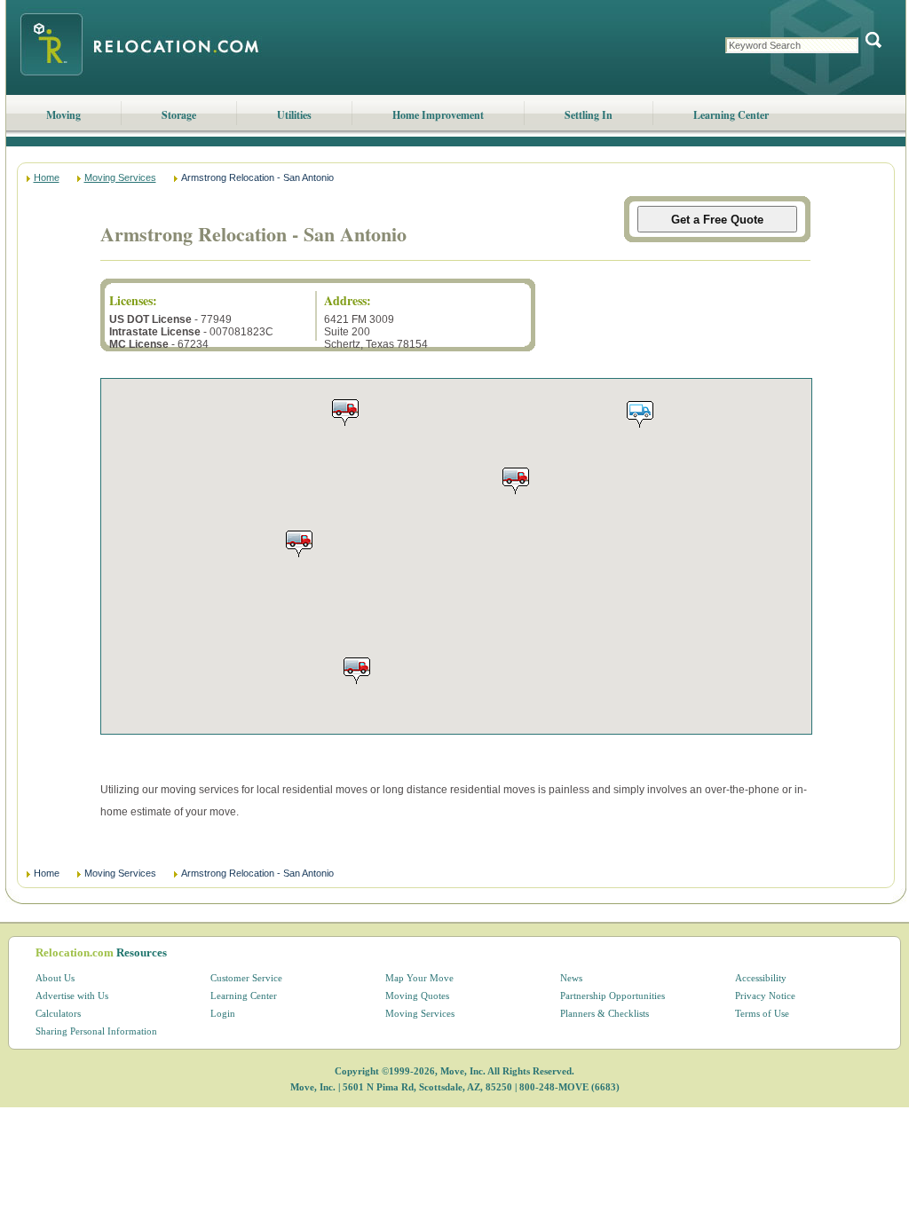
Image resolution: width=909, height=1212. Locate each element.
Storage (179, 114)
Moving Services (120, 177)
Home (46, 177)
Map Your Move (419, 977)
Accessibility (760, 977)
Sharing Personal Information (96, 1031)
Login (222, 1013)
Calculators (58, 1013)
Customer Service (246, 977)
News (571, 977)
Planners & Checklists (604, 1013)
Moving (63, 114)
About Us (55, 977)
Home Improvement (438, 114)
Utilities (294, 114)
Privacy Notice (765, 995)
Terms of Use (762, 1013)
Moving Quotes (417, 995)
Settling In (589, 114)
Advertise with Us (72, 995)
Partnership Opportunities (612, 995)
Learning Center (731, 114)
